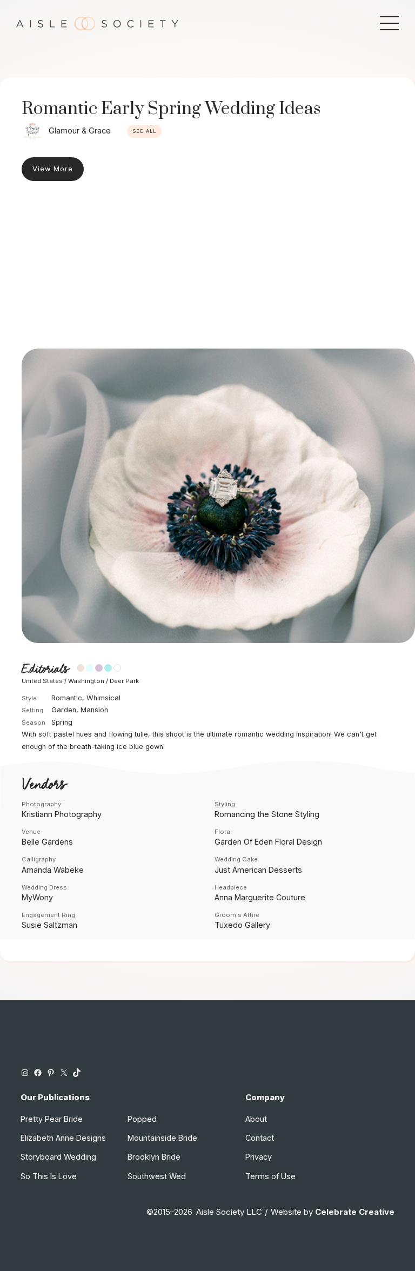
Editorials (45, 669)
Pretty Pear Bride (52, 1118)
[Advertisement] (207, 267)
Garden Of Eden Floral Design (268, 841)
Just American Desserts (258, 869)
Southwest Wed (157, 1176)
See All (144, 131)
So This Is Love (49, 1176)
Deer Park (124, 681)
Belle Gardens (47, 841)
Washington (86, 681)
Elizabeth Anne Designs (63, 1137)
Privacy (258, 1156)
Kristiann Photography (62, 814)
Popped (142, 1118)
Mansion (94, 710)
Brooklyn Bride (154, 1156)
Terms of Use (270, 1176)
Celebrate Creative (354, 1212)
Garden (63, 710)
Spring (61, 722)
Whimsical (103, 698)
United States (42, 681)
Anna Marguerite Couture (260, 897)
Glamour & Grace (80, 130)
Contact (259, 1137)
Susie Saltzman (49, 924)
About (256, 1118)
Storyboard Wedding (58, 1156)
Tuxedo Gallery (242, 924)
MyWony (37, 897)
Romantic (66, 698)
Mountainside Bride (162, 1137)
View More (52, 169)
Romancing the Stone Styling (267, 814)
